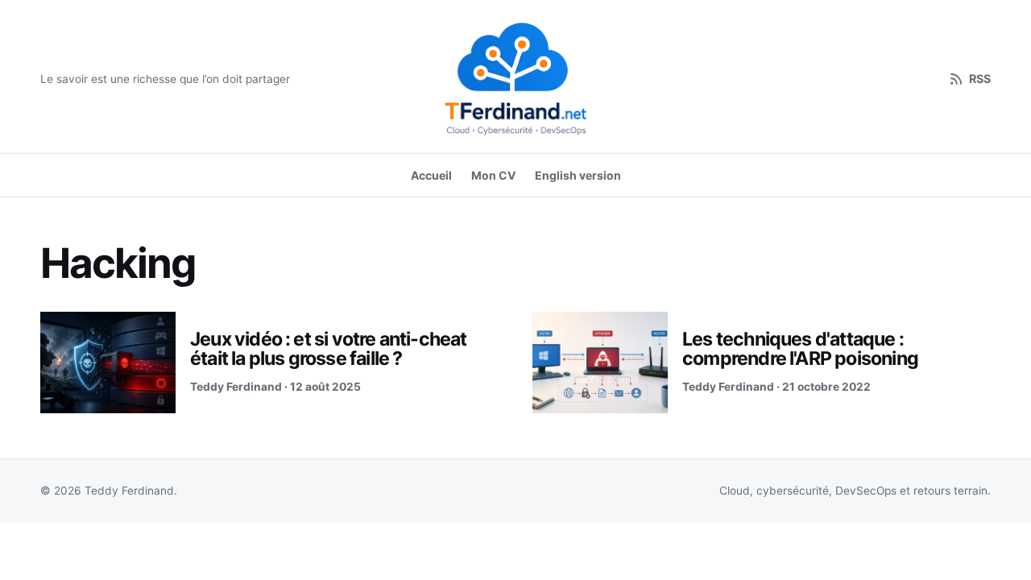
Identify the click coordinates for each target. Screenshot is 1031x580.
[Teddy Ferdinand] (515, 79)
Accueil (431, 175)
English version (578, 175)
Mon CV (493, 175)
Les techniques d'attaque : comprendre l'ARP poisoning (800, 349)
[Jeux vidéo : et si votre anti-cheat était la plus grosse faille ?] (108, 362)
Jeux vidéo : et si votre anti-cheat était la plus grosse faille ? (328, 349)
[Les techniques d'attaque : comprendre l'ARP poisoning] (600, 362)
